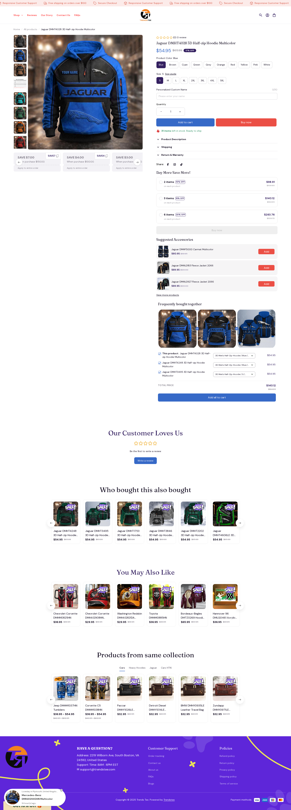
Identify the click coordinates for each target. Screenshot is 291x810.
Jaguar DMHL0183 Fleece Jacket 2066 (192, 265)
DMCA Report (45, 799)
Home (16, 29)
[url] (95, 765)
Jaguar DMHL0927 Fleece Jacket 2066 (192, 281)
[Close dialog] (283, 745)
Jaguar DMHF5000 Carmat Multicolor (192, 249)
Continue (255, 790)
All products (30, 29)
